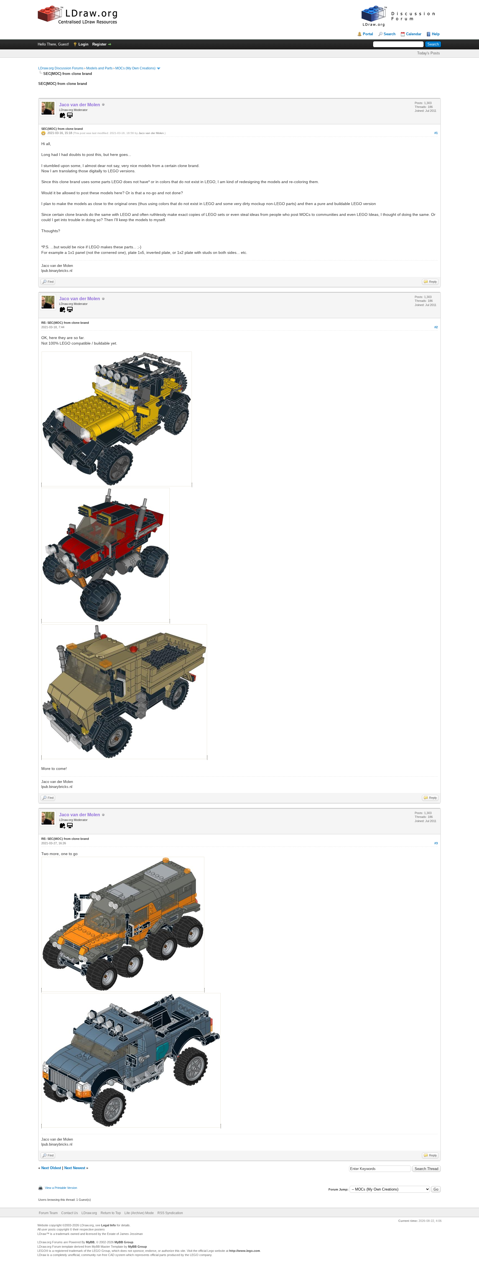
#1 (436, 133)
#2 (436, 327)
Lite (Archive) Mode (139, 1213)
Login (83, 44)
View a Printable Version (61, 1187)
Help (436, 34)
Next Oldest (51, 1168)
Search (390, 34)
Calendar (413, 34)
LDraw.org (89, 1213)
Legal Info (108, 1225)
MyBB (90, 1242)
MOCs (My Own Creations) (135, 68)
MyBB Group (123, 1242)
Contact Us (69, 1213)
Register (99, 44)
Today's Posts (428, 53)
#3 (436, 843)
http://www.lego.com (244, 1250)
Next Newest (74, 1168)
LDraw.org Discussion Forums (60, 68)
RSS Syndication (170, 1213)
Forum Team (48, 1213)
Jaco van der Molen (151, 133)
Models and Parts (99, 68)
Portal (368, 34)
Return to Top (111, 1213)
